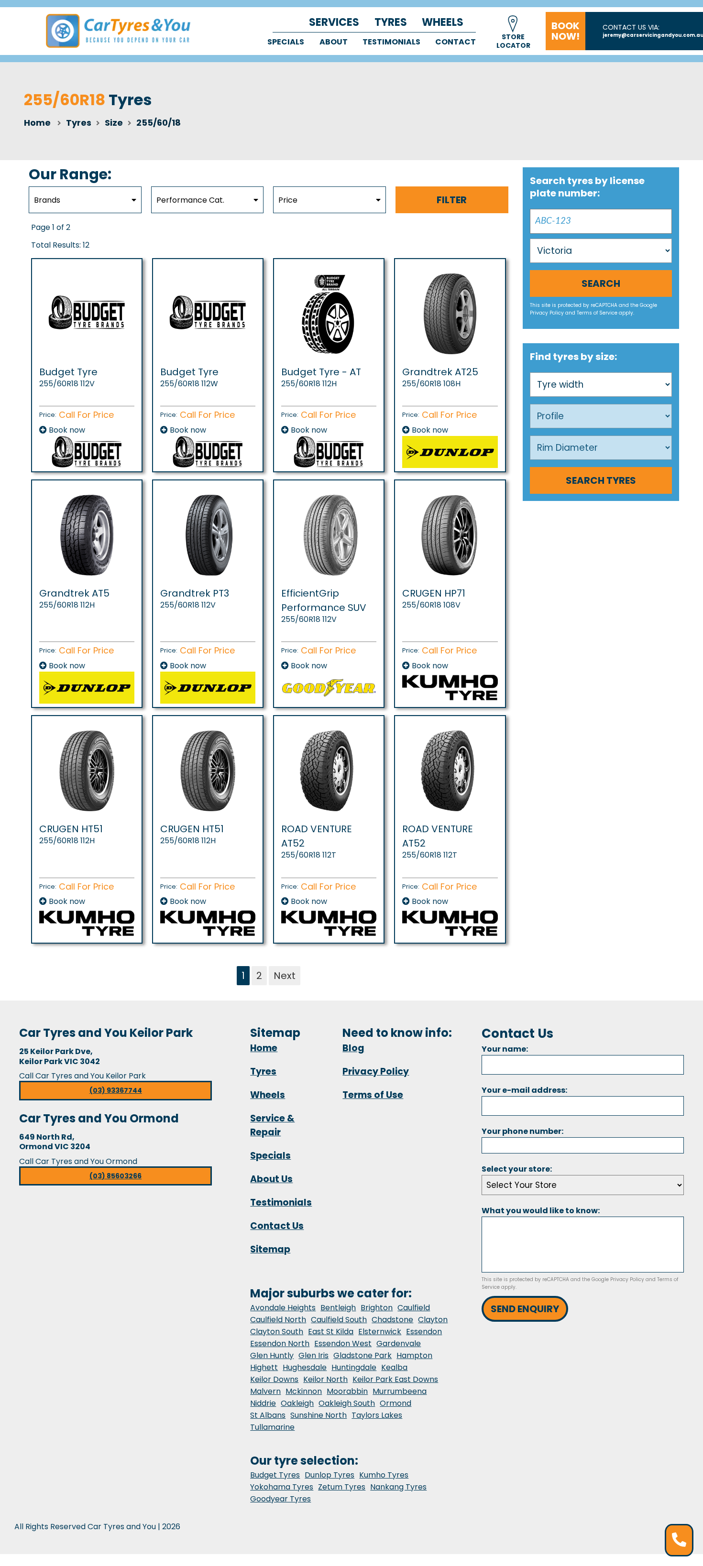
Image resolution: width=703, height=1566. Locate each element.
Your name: (505, 1049)
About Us (271, 1179)
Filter (452, 200)
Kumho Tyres (383, 1474)
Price (287, 200)
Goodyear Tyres (280, 1498)
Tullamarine (272, 1427)
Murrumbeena (400, 1391)
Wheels (442, 22)
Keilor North (325, 1379)
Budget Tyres (275, 1474)
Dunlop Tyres (329, 1474)
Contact (455, 41)
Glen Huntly (272, 1355)
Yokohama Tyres (281, 1486)
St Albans (268, 1415)
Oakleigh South (347, 1403)
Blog (353, 1048)
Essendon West (343, 1343)
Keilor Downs (274, 1379)
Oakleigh (297, 1403)
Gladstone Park (362, 1355)
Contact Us (277, 1225)
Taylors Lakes (377, 1415)
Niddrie (263, 1403)
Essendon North (279, 1343)
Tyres (390, 22)
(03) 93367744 (115, 1090)
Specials (285, 41)
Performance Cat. (190, 200)
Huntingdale (353, 1367)
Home (37, 123)
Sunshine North (318, 1415)
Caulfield (413, 1307)
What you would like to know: (541, 1210)
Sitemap (270, 1249)
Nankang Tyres (398, 1486)
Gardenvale (398, 1343)
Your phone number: (522, 1131)
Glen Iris (313, 1355)
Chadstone (392, 1319)
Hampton (414, 1355)
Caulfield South (339, 1319)
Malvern (265, 1391)
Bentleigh (338, 1307)
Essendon (424, 1331)
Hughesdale (305, 1367)
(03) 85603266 (115, 1176)
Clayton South (276, 1331)
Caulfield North (278, 1319)
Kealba (394, 1367)
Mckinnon (304, 1391)
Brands (47, 200)
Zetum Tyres (341, 1486)
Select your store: (517, 1169)
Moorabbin (347, 1391)
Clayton (433, 1319)
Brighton (377, 1307)
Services (334, 22)
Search (601, 283)
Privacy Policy (547, 312)
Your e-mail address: (524, 1090)
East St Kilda (330, 1331)
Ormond (395, 1403)
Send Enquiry (525, 1309)
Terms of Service (597, 312)
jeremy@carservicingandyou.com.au (653, 35)
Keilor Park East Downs (395, 1379)
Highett (264, 1367)
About (333, 41)
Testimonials (391, 41)
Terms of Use (372, 1094)
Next (285, 975)
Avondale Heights (283, 1307)
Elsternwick (379, 1331)
